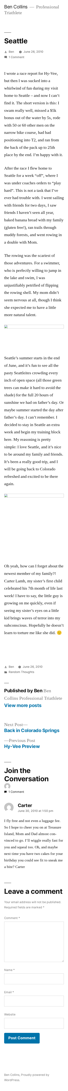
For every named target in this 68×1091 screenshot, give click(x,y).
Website (9, 1014)
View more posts (23, 705)
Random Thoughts (21, 672)
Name (9, 970)
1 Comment (16, 57)
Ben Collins (16, 7)
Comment (12, 918)
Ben (11, 51)
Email (9, 992)
